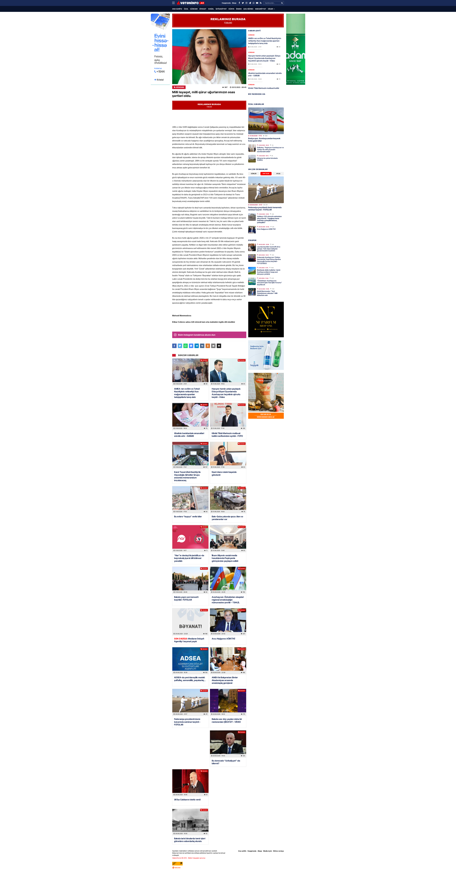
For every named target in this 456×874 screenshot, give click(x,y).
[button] (219, 346)
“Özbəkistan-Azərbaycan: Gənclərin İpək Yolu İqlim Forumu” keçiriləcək (269, 283)
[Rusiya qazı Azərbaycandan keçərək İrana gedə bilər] (266, 120)
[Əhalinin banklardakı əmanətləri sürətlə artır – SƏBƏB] (190, 416)
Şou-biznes (248, 9)
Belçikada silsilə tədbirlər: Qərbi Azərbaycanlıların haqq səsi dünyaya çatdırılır (268, 272)
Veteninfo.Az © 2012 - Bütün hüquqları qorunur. (189, 858)
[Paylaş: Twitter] (180, 346)
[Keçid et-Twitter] (243, 3)
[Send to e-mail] (213, 346)
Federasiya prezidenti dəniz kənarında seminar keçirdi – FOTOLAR (187, 722)
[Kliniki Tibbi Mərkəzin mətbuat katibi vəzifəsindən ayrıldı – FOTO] (228, 416)
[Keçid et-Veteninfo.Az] (190, 3)
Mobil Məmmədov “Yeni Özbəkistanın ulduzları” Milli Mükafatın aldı (267, 293)
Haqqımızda (251, 851)
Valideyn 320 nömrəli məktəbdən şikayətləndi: (269, 219)
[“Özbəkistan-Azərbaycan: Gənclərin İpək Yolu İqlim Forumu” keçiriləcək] (252, 281)
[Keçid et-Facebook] (239, 3)
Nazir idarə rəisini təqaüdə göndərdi (224, 473)
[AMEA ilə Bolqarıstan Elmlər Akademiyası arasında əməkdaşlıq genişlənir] (228, 660)
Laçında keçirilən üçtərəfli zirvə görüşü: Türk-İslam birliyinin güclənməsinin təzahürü (268, 249)
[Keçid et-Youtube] (257, 3)
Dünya (231, 9)
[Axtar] (282, 3)
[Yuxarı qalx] (449, 867)
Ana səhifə (177, 9)
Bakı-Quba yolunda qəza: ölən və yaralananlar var (227, 517)
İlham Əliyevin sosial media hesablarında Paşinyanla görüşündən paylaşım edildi (225, 558)
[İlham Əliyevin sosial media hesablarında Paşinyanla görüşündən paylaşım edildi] (228, 538)
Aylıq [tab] (278, 173)
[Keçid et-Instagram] (246, 3)
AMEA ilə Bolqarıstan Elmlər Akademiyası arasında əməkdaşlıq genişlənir (225, 680)
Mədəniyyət (260, 9)
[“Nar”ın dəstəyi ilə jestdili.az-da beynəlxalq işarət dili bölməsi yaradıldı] (190, 538)
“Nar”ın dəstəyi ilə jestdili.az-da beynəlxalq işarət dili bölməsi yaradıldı (189, 558)
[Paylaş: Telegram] (197, 346)
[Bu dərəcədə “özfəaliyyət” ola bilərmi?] (228, 744)
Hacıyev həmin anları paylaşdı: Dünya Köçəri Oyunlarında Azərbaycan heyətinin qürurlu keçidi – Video (226, 393)
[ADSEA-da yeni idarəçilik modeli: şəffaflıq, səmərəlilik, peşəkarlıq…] (190, 660)
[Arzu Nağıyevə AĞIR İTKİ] (228, 622)
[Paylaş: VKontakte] (202, 346)
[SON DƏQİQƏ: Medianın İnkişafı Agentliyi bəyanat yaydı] (190, 622)
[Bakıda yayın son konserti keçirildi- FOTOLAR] (190, 580)
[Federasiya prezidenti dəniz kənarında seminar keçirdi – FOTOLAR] (190, 702)
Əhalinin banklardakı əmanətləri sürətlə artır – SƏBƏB (189, 434)
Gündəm (193, 9)
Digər (270, 9)
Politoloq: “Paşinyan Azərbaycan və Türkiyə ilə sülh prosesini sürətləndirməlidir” (270, 149)
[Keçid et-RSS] (260, 3)
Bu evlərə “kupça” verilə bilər (188, 516)
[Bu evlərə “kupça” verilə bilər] (190, 499)
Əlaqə (260, 851)
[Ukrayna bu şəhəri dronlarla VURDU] (252, 158)
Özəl (186, 9)
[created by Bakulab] (228, 868)
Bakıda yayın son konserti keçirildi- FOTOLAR (186, 598)
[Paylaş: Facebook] (174, 346)
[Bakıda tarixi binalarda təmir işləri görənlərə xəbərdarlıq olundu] (190, 821)
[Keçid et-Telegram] (250, 3)
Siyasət (202, 9)
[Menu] (174, 3)
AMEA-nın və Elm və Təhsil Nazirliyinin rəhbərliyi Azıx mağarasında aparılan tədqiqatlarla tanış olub (187, 393)
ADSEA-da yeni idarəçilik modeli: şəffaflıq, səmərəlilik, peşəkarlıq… (190, 678)
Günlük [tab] (253, 173)
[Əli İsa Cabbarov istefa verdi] (190, 782)
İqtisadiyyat (221, 9)
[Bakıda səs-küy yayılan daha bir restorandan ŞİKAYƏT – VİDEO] (228, 702)
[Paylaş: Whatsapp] (185, 346)
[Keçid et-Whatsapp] (253, 3)
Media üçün (267, 851)
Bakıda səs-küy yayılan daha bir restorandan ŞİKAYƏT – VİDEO (227, 720)
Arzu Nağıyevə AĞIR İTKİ (223, 638)
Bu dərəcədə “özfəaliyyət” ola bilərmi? (226, 762)
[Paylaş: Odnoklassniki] (208, 346)
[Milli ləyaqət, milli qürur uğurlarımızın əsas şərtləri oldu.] (209, 56)
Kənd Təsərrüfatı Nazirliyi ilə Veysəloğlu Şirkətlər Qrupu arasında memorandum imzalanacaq (187, 476)
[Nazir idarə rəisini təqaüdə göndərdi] (228, 455)
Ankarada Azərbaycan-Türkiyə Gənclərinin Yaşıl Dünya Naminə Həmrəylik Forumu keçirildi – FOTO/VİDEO (269, 260)
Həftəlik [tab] (266, 173)
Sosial (211, 9)
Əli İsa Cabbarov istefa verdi (187, 799)
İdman (239, 9)
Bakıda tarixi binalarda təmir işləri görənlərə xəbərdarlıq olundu (189, 839)
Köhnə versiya (278, 851)
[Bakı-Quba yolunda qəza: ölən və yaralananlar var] (228, 499)
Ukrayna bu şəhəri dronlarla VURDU (267, 159)
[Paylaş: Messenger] (191, 346)
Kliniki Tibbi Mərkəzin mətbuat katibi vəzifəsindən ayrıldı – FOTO (227, 434)
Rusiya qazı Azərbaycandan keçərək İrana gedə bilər (264, 139)
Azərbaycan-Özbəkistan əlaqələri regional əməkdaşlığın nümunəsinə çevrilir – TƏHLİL (228, 600)
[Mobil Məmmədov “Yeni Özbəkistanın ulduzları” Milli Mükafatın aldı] (252, 292)
